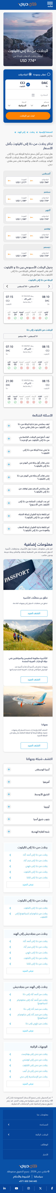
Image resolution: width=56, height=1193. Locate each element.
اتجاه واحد (23, 74)
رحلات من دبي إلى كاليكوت (35, 1065)
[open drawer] (50, 3)
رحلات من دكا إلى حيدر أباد (35, 860)
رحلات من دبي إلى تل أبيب (35, 1071)
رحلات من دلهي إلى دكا (37, 1023)
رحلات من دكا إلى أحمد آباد (35, 854)
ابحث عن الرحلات (27, 115)
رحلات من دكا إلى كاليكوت (36, 871)
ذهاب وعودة (39, 74)
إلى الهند (21, 132)
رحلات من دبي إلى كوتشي (35, 1059)
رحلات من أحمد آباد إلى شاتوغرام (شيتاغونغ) (32, 1001)
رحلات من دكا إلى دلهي (37, 866)
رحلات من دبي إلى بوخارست (34, 1054)
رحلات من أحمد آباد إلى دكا (35, 994)
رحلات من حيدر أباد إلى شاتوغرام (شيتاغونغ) (32, 1016)
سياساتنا (38, 1176)
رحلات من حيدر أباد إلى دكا (35, 1009)
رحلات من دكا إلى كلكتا (37, 877)
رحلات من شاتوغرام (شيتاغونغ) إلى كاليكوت (31, 915)
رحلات (32, 132)
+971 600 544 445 (28, 1181)
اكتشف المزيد (34, 613)
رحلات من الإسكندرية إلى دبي (34, 1076)
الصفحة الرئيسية (46, 132)
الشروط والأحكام (21, 1176)
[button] (28, 425)
